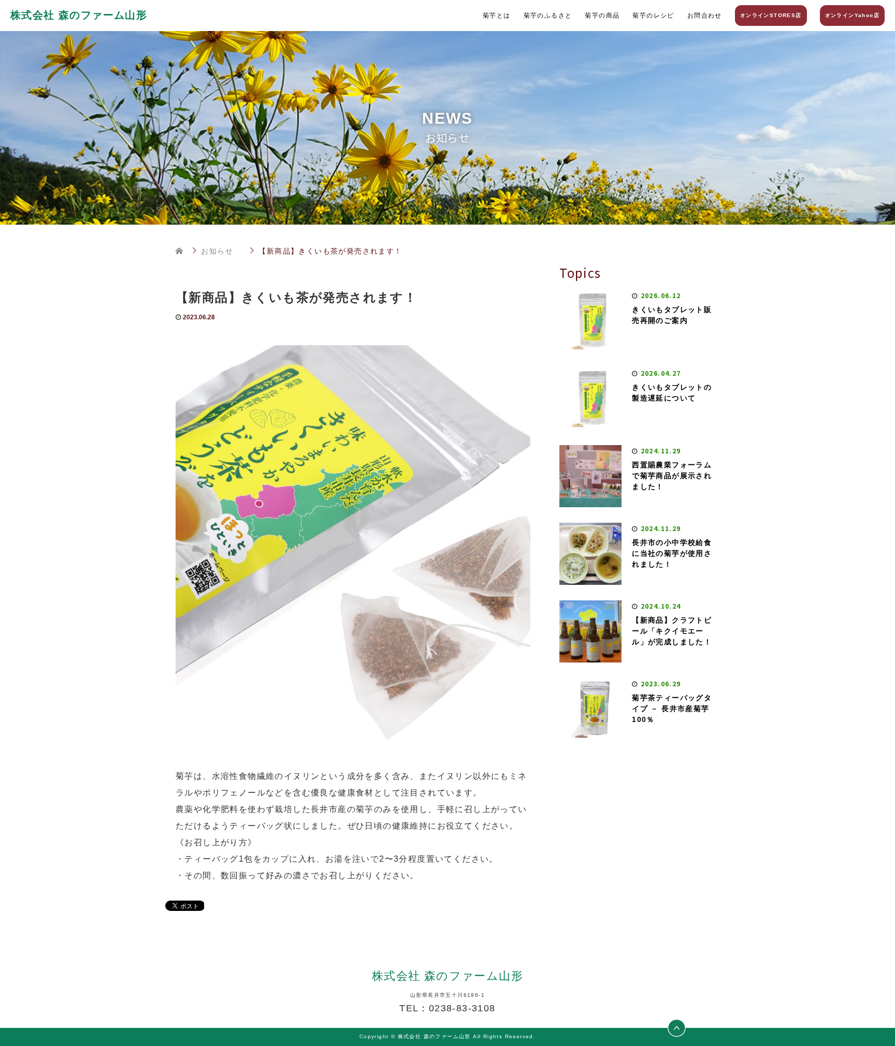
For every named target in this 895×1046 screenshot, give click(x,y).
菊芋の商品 (602, 15)
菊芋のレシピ (653, 15)
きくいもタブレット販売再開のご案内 (672, 315)
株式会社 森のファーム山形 (78, 15)
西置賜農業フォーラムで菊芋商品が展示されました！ (672, 476)
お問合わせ (704, 15)
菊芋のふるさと (548, 15)
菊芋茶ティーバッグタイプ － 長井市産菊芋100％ (672, 709)
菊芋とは (497, 15)
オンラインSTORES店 (771, 15)
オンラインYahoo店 (852, 15)
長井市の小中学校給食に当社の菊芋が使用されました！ (672, 553)
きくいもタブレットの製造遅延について (672, 392)
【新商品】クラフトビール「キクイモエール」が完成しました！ (672, 631)
